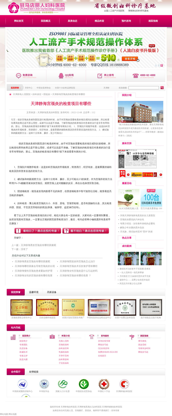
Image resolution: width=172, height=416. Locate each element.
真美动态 (72, 21)
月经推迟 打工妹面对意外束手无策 (135, 276)
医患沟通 (23, 359)
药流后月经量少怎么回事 (131, 283)
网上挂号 (106, 76)
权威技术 (23, 352)
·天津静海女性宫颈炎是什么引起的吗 (78, 271)
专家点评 (23, 356)
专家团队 (23, 344)
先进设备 (23, 348)
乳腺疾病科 (64, 352)
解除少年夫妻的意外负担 (132, 227)
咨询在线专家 (104, 341)
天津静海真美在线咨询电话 (145, 76)
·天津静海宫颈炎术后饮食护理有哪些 (78, 266)
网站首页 (19, 21)
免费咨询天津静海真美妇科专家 (26, 76)
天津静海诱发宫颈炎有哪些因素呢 (38, 245)
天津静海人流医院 (21, 94)
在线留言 (102, 356)
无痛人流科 (64, 341)
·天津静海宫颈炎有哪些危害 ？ (75, 275)
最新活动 (127, 183)
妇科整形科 (64, 359)
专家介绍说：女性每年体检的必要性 (137, 223)
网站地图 (4, 414)
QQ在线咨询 (103, 348)
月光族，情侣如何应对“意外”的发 (136, 231)
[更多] (129, 135)
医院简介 (23, 341)
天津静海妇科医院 (124, 391)
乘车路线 (142, 341)
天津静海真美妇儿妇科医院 (89, 407)
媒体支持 (127, 143)
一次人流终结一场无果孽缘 (132, 272)
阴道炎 (47, 94)
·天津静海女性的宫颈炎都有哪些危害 (33, 275)
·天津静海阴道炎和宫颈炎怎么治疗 (77, 261)
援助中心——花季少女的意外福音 (135, 280)
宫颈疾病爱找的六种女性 (132, 219)
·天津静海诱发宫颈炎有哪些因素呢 (32, 261)
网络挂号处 (103, 344)
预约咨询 (126, 21)
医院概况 (45, 21)
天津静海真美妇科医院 (48, 112)
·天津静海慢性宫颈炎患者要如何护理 (33, 271)
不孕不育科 (64, 356)
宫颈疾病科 (64, 344)
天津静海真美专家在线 (66, 76)
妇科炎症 (37, 94)
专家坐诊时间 (144, 348)
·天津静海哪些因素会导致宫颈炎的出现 (34, 266)
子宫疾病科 (64, 363)
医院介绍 (127, 95)
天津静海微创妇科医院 (112, 407)
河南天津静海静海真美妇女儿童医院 (137, 215)
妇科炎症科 (64, 348)
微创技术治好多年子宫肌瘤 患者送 (135, 269)
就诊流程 (142, 344)
